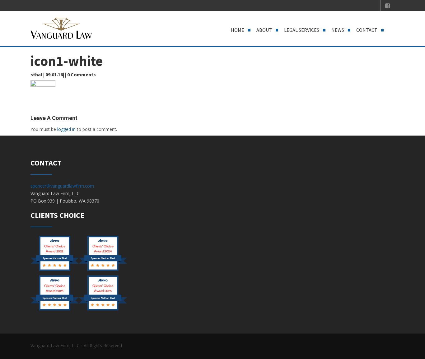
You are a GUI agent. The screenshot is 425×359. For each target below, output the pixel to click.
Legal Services (301, 30)
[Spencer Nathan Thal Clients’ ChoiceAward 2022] (54, 270)
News (337, 30)
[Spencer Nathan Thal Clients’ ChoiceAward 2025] (103, 310)
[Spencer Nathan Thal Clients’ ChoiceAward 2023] (54, 310)
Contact (366, 30)
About (264, 30)
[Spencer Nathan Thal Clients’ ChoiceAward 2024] (103, 270)
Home (237, 30)
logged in (66, 129)
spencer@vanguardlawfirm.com (62, 186)
